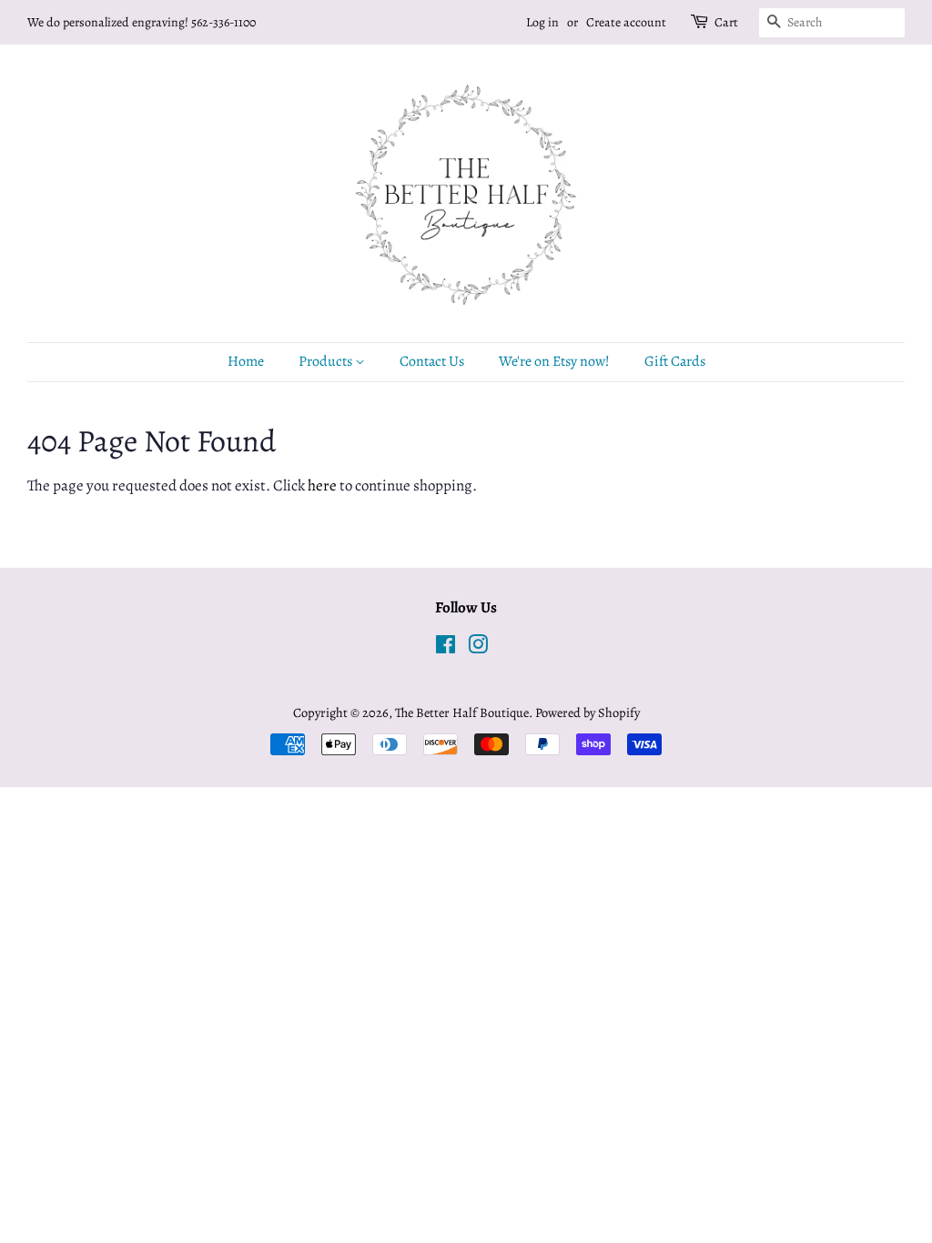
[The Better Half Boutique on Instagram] (478, 648)
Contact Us (432, 361)
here (322, 485)
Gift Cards (674, 361)
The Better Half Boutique (462, 712)
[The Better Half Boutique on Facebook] (445, 648)
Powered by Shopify (587, 712)
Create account (626, 22)
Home (246, 361)
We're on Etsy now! (554, 361)
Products (327, 361)
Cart (726, 22)
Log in (542, 22)
